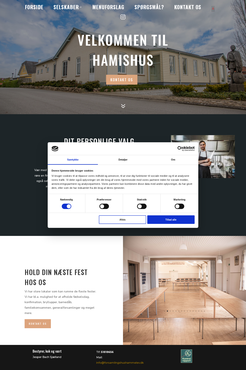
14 (201, 311)
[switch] (104, 206)
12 (195, 311)
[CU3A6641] (184, 317)
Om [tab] (173, 159)
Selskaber (66, 8)
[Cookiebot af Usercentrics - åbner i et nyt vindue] (180, 148)
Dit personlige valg (99, 141)
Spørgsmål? (149, 8)
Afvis (122, 219)
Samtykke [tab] (73, 159)
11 (193, 311)
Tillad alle (170, 219)
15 (204, 311)
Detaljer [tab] (123, 159)
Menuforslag (108, 8)
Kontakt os (187, 8)
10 (190, 311)
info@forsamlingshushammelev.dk (120, 362)
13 (198, 311)
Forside (34, 8)
